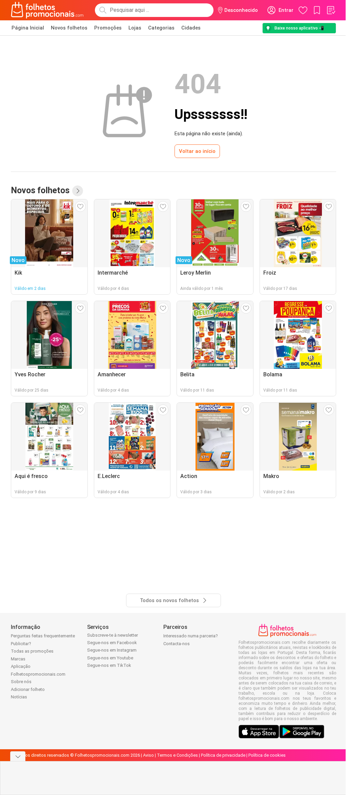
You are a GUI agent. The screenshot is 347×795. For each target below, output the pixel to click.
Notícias (19, 696)
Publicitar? (21, 643)
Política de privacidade (223, 755)
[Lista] (330, 10)
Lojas (134, 28)
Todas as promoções (32, 651)
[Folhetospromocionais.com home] (47, 10)
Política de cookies (267, 755)
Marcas (18, 658)
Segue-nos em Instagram (112, 650)
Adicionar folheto (28, 689)
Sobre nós (21, 681)
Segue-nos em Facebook (112, 642)
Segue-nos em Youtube (110, 657)
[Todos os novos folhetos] (77, 190)
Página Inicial (28, 28)
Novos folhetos (69, 28)
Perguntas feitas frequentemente (43, 635)
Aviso (148, 755)
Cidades (191, 28)
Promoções (108, 28)
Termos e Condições (177, 755)
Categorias (161, 28)
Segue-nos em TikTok (109, 665)
